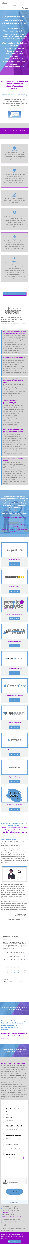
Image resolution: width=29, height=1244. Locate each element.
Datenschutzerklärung (17, 1075)
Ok (20, 1241)
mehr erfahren (14, 564)
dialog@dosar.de (8, 1214)
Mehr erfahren (12, 1241)
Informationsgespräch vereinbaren (14, 294)
